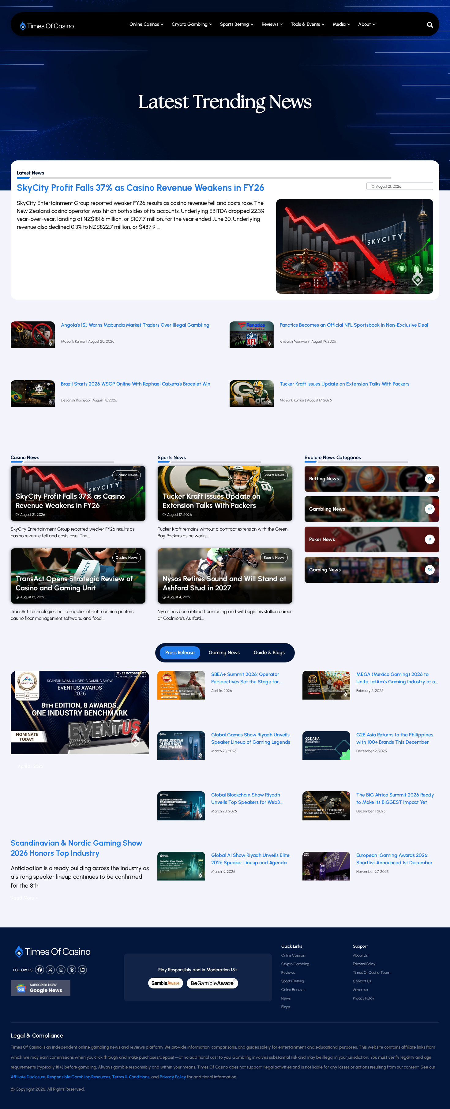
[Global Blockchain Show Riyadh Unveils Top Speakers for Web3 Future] (181, 820)
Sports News (274, 475)
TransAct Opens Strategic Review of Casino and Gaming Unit (74, 583)
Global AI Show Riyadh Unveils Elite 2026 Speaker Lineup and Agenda (250, 858)
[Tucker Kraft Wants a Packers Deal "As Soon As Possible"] (252, 406)
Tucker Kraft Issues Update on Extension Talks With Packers (345, 384)
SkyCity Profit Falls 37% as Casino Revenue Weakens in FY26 (140, 187)
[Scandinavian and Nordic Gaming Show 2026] (80, 752)
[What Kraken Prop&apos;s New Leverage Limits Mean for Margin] (33, 406)
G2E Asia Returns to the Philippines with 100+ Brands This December (394, 738)
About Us (360, 955)
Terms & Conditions (130, 1077)
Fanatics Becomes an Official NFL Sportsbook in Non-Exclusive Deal (354, 325)
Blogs (285, 1007)
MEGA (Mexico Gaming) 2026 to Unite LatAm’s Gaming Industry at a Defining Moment (395, 678)
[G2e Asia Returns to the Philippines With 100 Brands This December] (326, 760)
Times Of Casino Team (371, 972)
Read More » (24, 898)
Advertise (360, 990)
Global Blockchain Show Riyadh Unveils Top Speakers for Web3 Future (245, 799)
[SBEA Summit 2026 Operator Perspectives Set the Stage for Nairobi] (181, 699)
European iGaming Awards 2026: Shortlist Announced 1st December (394, 858)
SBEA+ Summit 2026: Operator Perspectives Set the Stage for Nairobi (245, 678)
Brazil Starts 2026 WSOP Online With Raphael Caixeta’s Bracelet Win (135, 384)
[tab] (180, 652)
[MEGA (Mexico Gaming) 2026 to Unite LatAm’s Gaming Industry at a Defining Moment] (326, 699)
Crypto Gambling (190, 24)
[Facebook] (39, 969)
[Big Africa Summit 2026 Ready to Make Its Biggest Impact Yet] (326, 820)
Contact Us (362, 981)
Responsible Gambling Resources (78, 1077)
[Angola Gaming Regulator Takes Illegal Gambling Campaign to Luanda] (33, 347)
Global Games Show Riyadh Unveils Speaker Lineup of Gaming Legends (250, 738)
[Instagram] (61, 969)
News (286, 998)
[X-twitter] (50, 969)
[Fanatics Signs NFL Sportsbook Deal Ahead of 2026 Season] (252, 347)
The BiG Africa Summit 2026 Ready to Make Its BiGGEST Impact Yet (395, 798)
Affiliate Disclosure (28, 1077)
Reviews (288, 972)
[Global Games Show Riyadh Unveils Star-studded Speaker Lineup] (181, 760)
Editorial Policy (364, 964)
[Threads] (71, 969)
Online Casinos (144, 24)
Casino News (126, 475)
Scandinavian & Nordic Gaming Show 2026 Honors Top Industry (76, 848)
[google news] (40, 988)
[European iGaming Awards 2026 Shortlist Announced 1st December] (326, 880)
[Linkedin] (82, 969)
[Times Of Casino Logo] (47, 26)
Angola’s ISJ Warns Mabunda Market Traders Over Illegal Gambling (135, 325)
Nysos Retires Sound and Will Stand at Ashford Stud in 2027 (224, 583)
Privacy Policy (363, 998)
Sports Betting (234, 24)
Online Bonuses (293, 990)
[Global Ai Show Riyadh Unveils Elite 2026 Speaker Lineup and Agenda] (181, 880)
